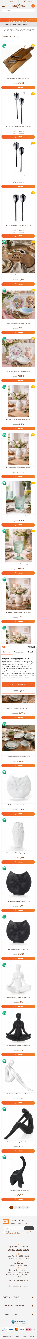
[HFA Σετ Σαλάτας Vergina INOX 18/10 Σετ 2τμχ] (18, 207)
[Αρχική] (2, 25)
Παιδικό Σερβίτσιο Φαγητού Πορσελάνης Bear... (18, 371)
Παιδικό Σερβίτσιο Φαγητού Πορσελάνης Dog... (18, 323)
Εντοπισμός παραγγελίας (18, 1286)
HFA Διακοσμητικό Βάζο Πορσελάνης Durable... (18, 419)
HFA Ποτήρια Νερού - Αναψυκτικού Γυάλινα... (18, 515)
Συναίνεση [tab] (6, 652)
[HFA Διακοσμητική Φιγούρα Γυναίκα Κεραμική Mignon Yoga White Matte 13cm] (18, 979)
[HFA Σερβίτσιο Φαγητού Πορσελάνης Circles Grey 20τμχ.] (18, 738)
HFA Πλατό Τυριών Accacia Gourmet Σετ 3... (18, 275)
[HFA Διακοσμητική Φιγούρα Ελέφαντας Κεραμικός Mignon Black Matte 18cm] (18, 1172)
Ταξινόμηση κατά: (9, 36)
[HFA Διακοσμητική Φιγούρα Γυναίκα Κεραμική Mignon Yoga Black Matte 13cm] (18, 1027)
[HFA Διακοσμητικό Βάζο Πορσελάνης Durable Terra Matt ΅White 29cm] (18, 401)
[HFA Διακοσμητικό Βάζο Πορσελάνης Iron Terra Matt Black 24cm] (18, 931)
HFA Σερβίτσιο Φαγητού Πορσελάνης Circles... (18, 756)
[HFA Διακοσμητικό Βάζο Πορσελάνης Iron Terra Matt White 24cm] (18, 786)
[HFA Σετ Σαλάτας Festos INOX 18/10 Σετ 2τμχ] (18, 157)
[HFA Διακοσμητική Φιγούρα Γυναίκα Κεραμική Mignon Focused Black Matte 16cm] (18, 1123)
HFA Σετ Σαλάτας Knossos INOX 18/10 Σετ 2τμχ (18, 126)
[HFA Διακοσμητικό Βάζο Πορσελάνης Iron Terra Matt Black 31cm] (18, 883)
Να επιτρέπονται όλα (19, 684)
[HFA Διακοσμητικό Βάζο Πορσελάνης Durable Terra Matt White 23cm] (18, 449)
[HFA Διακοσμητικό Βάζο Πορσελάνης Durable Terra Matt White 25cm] (18, 834)
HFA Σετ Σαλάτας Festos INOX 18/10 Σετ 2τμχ (18, 176)
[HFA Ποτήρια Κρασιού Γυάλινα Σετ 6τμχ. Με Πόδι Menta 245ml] (18, 545)
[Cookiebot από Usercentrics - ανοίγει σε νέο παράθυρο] (26, 646)
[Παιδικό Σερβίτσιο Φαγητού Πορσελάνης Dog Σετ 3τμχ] (18, 305)
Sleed (32, 1336)
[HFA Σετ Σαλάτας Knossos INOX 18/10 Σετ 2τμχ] (18, 108)
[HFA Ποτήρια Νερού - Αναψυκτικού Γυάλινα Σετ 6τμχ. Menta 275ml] (18, 497)
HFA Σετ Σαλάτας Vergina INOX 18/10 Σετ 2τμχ (18, 225)
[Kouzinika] (18, 6)
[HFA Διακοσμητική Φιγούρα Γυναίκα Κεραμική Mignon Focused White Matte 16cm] (18, 1075)
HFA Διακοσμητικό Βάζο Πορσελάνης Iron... (18, 804)
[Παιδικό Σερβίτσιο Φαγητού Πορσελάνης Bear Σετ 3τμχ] (18, 353)
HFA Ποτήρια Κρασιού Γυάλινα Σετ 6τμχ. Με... (18, 564)
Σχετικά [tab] (30, 652)
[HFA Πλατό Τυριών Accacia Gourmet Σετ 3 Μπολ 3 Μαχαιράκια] (18, 256)
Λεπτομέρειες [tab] (18, 652)
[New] (32, 46)
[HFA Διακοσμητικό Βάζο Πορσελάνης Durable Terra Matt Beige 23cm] (18, 594)
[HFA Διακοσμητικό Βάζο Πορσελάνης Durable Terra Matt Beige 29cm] (18, 642)
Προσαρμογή (17, 690)
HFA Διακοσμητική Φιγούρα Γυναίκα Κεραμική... (18, 997)
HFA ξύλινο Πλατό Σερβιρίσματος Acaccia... (18, 78)
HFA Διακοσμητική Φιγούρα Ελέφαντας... (18, 1190)
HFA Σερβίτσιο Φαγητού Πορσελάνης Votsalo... (18, 708)
